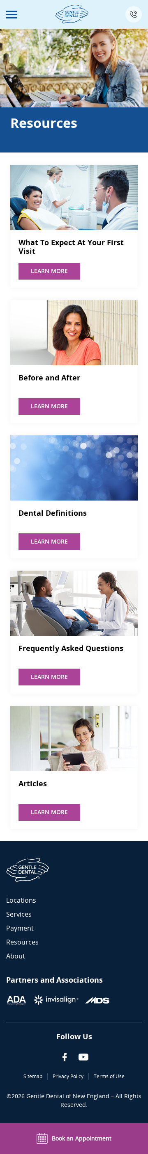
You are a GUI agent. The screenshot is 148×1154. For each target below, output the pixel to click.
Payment (20, 928)
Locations (21, 900)
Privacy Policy (68, 1076)
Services (19, 914)
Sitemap (32, 1076)
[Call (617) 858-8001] (133, 14)
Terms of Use (109, 1076)
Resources (22, 942)
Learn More (49, 271)
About (15, 956)
